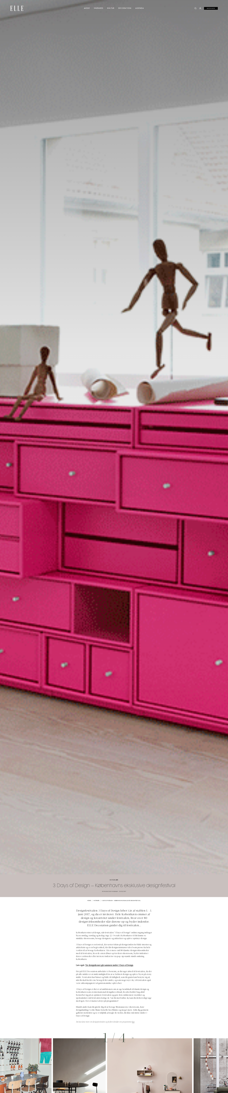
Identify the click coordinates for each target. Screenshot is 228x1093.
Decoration (124, 8)
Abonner (211, 8)
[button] (132, 1038)
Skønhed (98, 8)
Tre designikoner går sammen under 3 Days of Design (109, 965)
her (133, 1022)
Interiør (114, 880)
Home (89, 900)
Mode (87, 8)
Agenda (139, 8)
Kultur (110, 8)
